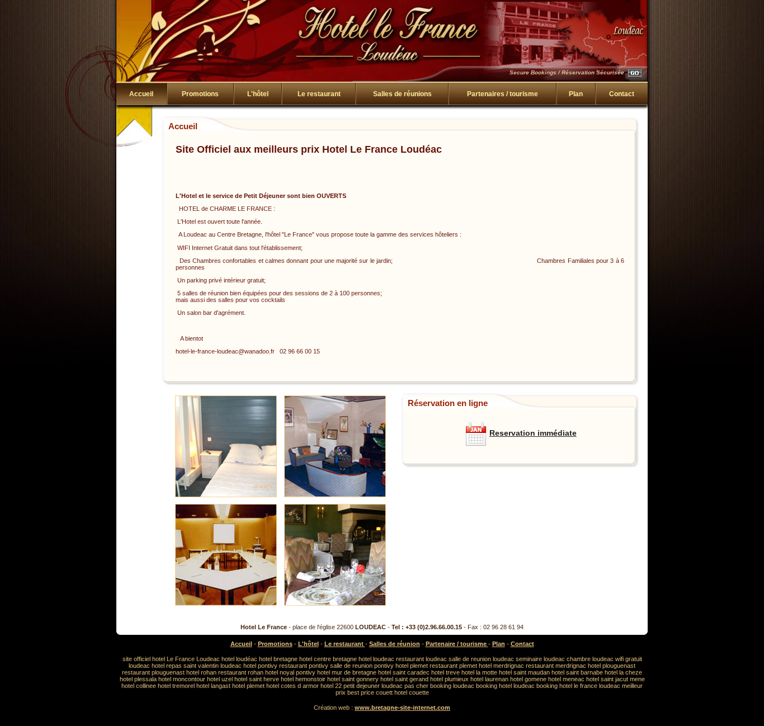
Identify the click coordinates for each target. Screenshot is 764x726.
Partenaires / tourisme (502, 94)
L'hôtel (257, 94)
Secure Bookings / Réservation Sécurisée (567, 72)
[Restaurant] (335, 606)
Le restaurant (319, 94)
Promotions (200, 94)
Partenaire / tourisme (457, 643)
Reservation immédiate (533, 432)
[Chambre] (226, 497)
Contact (621, 94)
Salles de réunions (402, 94)
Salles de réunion (394, 643)
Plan (576, 94)
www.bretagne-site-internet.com (402, 707)
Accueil (241, 643)
